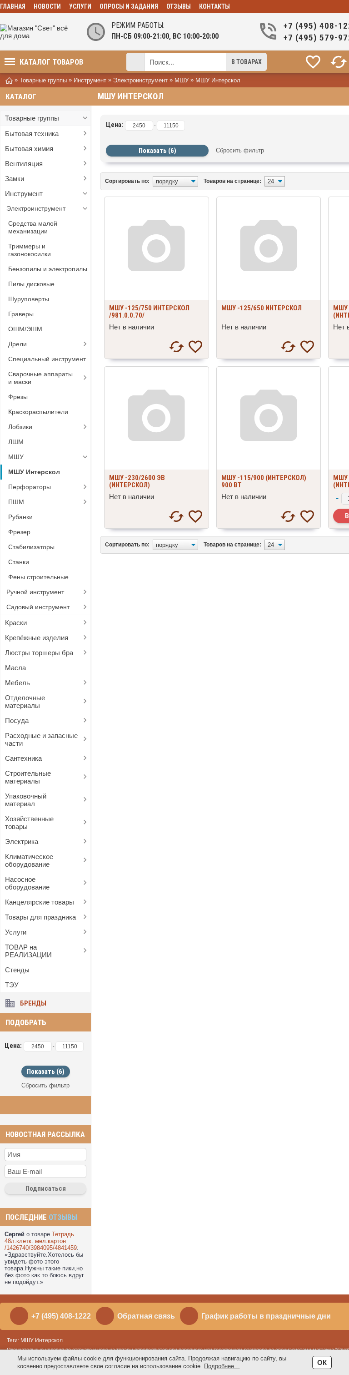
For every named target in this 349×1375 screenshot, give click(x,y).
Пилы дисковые (31, 284)
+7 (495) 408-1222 (61, 1316)
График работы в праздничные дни (266, 1316)
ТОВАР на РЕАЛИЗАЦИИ (28, 951)
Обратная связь (146, 1316)
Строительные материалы (28, 777)
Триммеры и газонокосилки (29, 250)
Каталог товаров (51, 61)
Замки (14, 178)
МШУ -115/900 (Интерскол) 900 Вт (263, 481)
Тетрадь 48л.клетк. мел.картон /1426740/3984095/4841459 (41, 1241)
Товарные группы (32, 118)
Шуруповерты (28, 299)
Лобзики (20, 426)
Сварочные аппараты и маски (40, 377)
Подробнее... (221, 1366)
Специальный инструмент (47, 359)
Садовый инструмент (38, 607)
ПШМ (16, 502)
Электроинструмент (35, 208)
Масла (15, 668)
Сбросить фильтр (45, 1085)
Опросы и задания (129, 6)
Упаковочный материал (25, 800)
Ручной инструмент (35, 592)
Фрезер (19, 532)
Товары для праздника (40, 917)
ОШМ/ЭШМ (25, 329)
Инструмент (24, 193)
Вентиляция (24, 163)
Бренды (33, 1003)
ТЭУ (12, 985)
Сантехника (23, 758)
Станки (18, 562)
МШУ (16, 456)
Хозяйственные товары (29, 822)
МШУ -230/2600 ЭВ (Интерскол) (137, 481)
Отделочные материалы (25, 701)
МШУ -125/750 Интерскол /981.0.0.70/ (149, 311)
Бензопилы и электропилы (47, 269)
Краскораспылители (38, 411)
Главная (12, 6)
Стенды (17, 970)
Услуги (80, 6)
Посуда (17, 720)
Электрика (21, 841)
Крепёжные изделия (36, 638)
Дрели (17, 344)
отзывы (63, 1217)
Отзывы (178, 6)
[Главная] (9, 79)
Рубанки (20, 517)
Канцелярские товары (39, 902)
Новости (47, 6)
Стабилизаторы (31, 547)
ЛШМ (16, 441)
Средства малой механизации (32, 227)
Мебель (17, 683)
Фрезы (18, 396)
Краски (16, 623)
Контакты (214, 6)
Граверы (21, 314)
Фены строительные (38, 577)
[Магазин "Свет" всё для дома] (36, 32)
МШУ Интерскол (34, 471)
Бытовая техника (32, 133)
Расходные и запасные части (41, 739)
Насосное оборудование (27, 883)
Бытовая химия (29, 148)
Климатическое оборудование (29, 860)
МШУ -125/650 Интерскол (261, 308)
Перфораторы (29, 486)
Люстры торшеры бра (39, 653)
